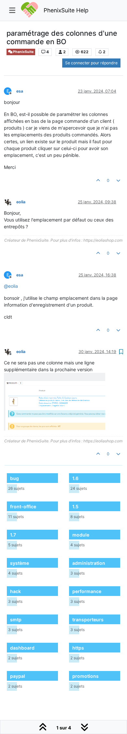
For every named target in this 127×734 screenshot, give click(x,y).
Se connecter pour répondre (91, 62)
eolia (20, 201)
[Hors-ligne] (10, 201)
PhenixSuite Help (66, 10)
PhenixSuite (23, 52)
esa (19, 91)
